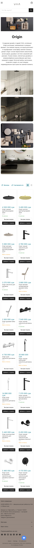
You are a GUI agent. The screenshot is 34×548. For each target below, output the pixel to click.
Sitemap (15, 541)
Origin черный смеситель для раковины (23, 247)
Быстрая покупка (8, 219)
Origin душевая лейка (8, 321)
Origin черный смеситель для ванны (25, 322)
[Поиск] (31, 10)
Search (9, 541)
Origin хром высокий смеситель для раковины (8, 435)
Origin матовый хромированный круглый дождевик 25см (7, 248)
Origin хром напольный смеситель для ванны (8, 399)
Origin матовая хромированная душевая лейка (23, 286)
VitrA (3, 214)
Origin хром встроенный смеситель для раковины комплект (8, 475)
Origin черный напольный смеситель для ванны (25, 360)
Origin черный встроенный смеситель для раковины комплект (25, 436)
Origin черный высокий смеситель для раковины (25, 397)
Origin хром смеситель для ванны (8, 357)
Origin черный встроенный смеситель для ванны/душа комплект (23, 476)
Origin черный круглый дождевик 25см (7, 211)
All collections (22, 541)
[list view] (31, 185)
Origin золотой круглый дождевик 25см (24, 211)
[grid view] (28, 185)
